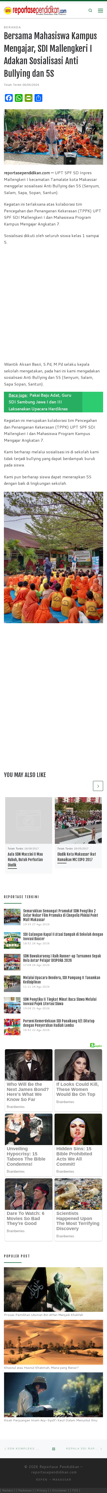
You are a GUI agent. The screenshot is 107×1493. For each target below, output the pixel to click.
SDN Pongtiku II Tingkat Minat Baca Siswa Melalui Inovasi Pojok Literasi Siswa (59, 1001)
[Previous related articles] (87, 786)
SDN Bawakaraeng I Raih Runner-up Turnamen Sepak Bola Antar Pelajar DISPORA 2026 (62, 958)
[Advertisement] (53, 303)
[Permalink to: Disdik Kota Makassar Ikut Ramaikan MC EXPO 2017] (78, 820)
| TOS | (75, 1490)
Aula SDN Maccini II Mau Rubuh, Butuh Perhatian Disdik (25, 859)
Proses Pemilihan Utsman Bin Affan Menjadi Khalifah (43, 1315)
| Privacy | (42, 1490)
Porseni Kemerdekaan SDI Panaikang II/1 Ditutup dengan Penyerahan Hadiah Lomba (59, 1023)
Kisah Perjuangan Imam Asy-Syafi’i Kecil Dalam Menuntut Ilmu (50, 1420)
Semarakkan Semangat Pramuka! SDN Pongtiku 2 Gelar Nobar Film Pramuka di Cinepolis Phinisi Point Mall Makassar (60, 915)
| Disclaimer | (59, 1490)
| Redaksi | (7, 1490)
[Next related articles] (98, 786)
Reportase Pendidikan (59, 1466)
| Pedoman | (25, 1490)
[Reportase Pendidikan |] (35, 10)
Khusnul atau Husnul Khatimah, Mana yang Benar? (41, 1367)
